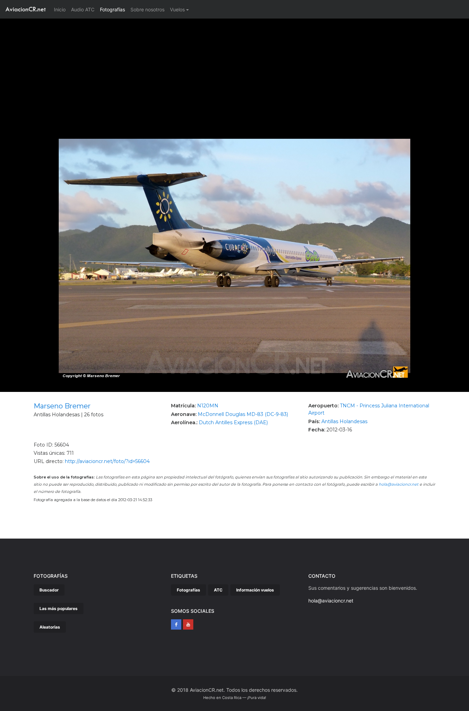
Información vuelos (255, 589)
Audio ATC (82, 9)
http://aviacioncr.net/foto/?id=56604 (107, 461)
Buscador (49, 589)
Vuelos (177, 9)
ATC (218, 589)
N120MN (207, 406)
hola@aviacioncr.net (399, 484)
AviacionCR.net (25, 9)
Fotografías (112, 9)
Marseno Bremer (62, 406)
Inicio (61, 9)
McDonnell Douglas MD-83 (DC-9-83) (243, 414)
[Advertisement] (234, 70)
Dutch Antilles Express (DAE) (233, 422)
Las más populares (58, 608)
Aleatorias (49, 627)
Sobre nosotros (147, 9)
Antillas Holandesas (344, 421)
